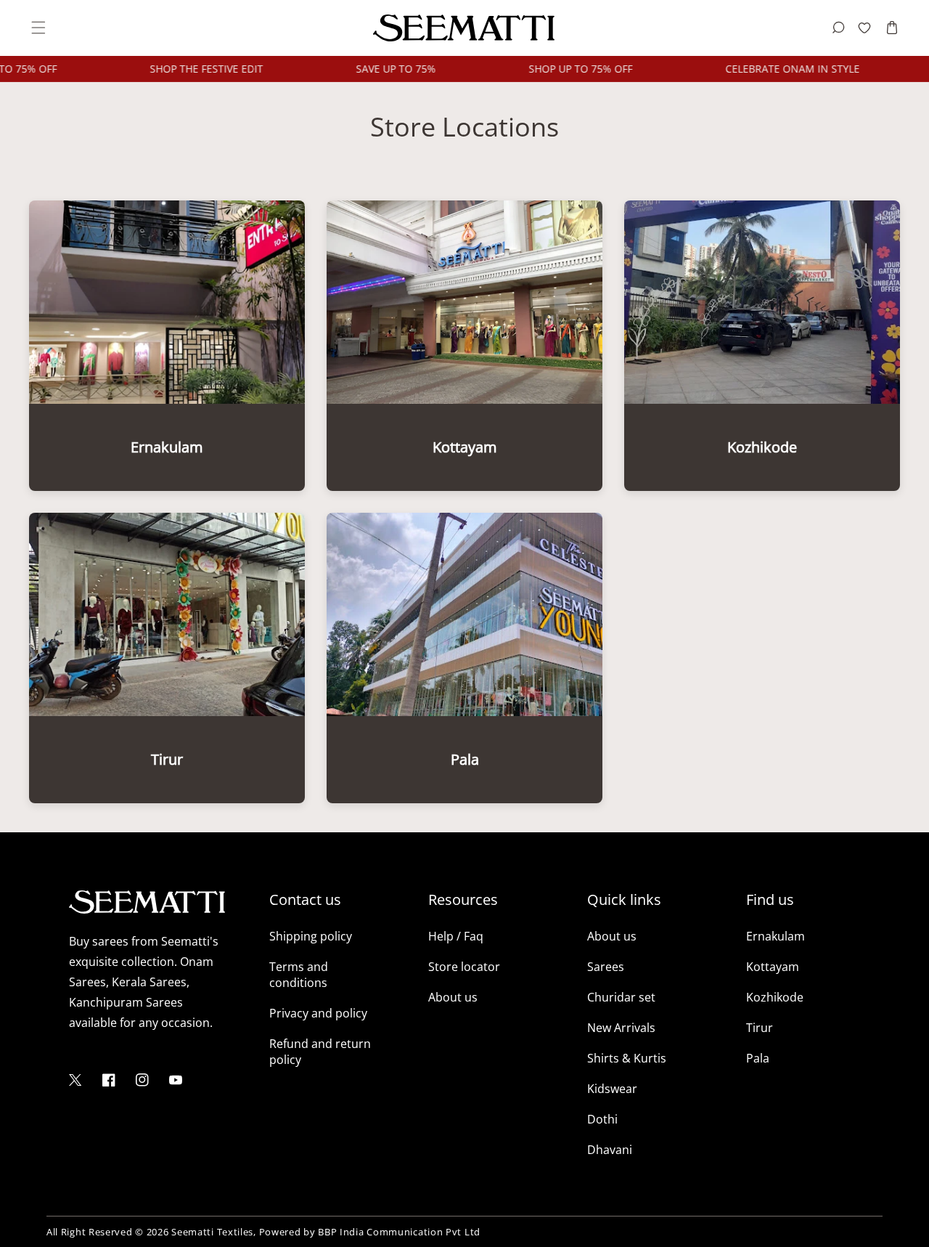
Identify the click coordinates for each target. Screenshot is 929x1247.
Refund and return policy (320, 1052)
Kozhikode (774, 997)
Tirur (759, 1028)
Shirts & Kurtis (626, 1058)
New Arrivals (621, 1028)
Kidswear (612, 1089)
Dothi (602, 1119)
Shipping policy (310, 936)
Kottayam (772, 967)
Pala (757, 1058)
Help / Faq (455, 936)
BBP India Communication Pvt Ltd (399, 1231)
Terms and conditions (298, 975)
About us (453, 997)
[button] (37, 28)
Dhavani (609, 1150)
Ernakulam (775, 936)
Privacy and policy (318, 1013)
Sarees (605, 967)
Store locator (464, 967)
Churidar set (621, 997)
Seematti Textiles (212, 1231)
